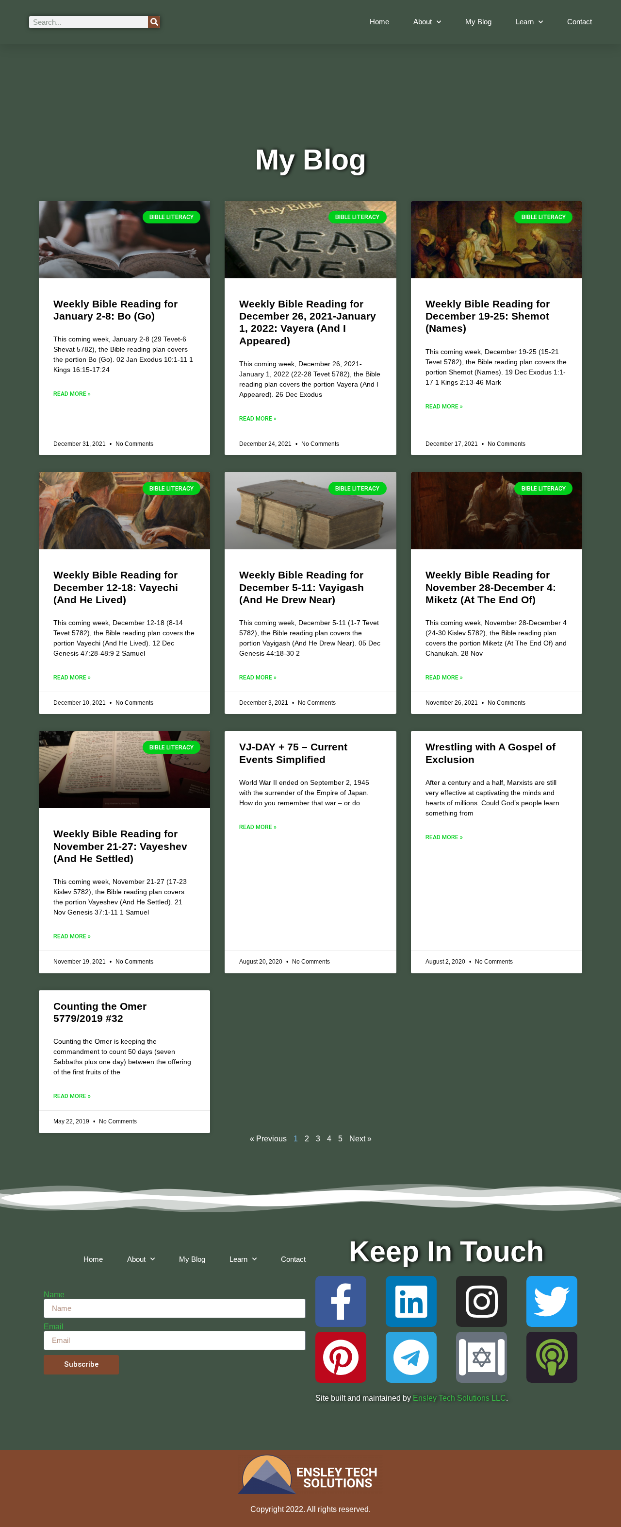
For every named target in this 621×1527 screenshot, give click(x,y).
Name (54, 1295)
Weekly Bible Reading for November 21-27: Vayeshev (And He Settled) (120, 846)
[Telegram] (411, 1357)
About (422, 21)
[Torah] (481, 1357)
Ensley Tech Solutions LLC (459, 1398)
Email (54, 1327)
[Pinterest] (340, 1357)
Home (379, 21)
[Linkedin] (411, 1301)
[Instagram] (481, 1301)
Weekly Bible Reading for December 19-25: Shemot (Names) (487, 316)
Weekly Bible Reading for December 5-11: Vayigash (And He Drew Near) (301, 587)
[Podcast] (551, 1357)
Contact (579, 21)
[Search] (154, 22)
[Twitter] (551, 1301)
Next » (360, 1139)
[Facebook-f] (340, 1301)
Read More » (72, 393)
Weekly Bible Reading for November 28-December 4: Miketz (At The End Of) (490, 587)
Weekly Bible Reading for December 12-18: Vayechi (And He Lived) (115, 587)
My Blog (478, 21)
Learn (525, 21)
